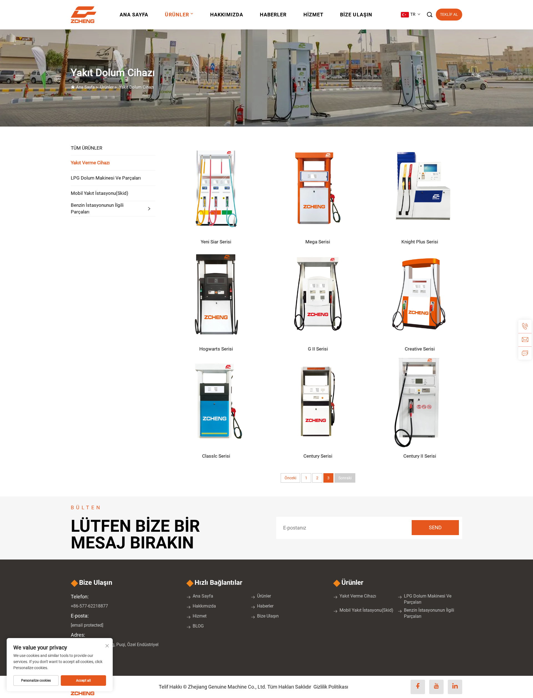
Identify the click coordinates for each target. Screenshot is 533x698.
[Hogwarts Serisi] (216, 294)
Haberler (273, 14)
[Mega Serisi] (318, 187)
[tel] (525, 326)
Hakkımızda (226, 14)
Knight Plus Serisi (419, 242)
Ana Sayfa (134, 14)
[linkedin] (455, 687)
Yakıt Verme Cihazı (90, 162)
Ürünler (177, 14)
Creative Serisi (420, 349)
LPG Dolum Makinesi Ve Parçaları (106, 178)
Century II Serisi (419, 456)
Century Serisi (317, 456)
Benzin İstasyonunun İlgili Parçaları (97, 208)
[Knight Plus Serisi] (419, 187)
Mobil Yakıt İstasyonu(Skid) (99, 193)
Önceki (290, 478)
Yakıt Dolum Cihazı (136, 87)
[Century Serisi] (318, 401)
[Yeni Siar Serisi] (216, 187)
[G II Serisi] (318, 294)
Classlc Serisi (216, 456)
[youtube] (436, 687)
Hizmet (313, 14)
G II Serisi (318, 349)
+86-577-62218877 (89, 606)
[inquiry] (525, 353)
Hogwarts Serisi (216, 349)
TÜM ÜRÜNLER (86, 148)
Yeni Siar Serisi (216, 242)
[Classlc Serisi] (216, 401)
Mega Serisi (317, 242)
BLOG (198, 626)
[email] (525, 339)
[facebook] (418, 687)
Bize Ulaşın (356, 14)
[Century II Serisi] (419, 401)
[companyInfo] (85, 15)
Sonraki (344, 478)
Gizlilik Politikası (330, 687)
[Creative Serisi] (419, 294)
